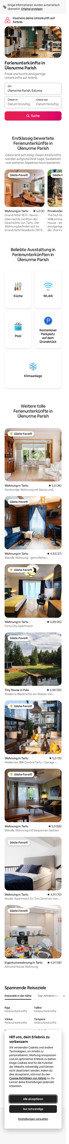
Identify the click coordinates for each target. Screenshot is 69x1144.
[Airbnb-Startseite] (7, 20)
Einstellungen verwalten (33, 1119)
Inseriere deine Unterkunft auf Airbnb (34, 20)
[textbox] (19, 104)
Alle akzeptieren (33, 1099)
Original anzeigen (32, 9)
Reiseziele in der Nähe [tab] (18, 995)
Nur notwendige (33, 1109)
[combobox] (33, 90)
